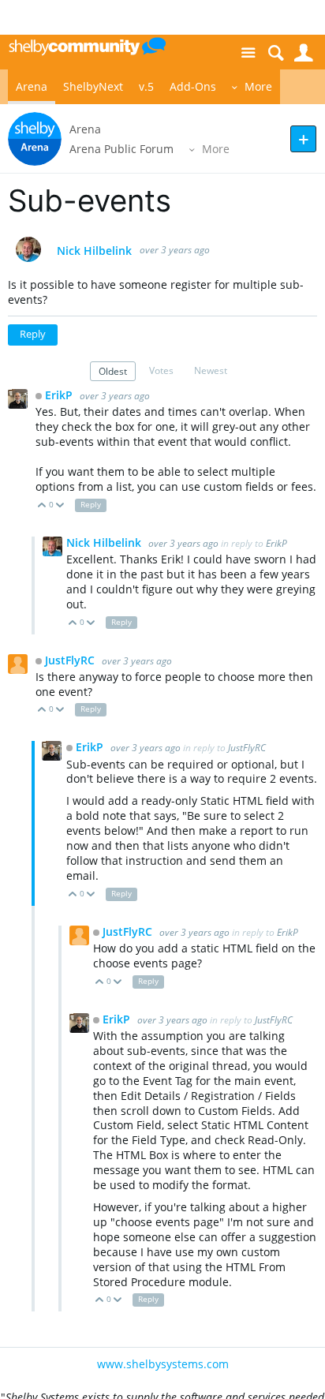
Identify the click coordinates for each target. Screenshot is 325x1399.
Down (60, 506)
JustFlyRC (71, 660)
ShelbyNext (93, 86)
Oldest (113, 371)
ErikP (60, 394)
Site (248, 53)
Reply (33, 334)
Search (276, 53)
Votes (161, 370)
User (303, 53)
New (303, 138)
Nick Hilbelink (94, 251)
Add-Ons (193, 86)
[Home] (87, 46)
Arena (31, 86)
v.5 (146, 86)
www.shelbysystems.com (163, 1363)
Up (42, 506)
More (258, 86)
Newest (210, 370)
